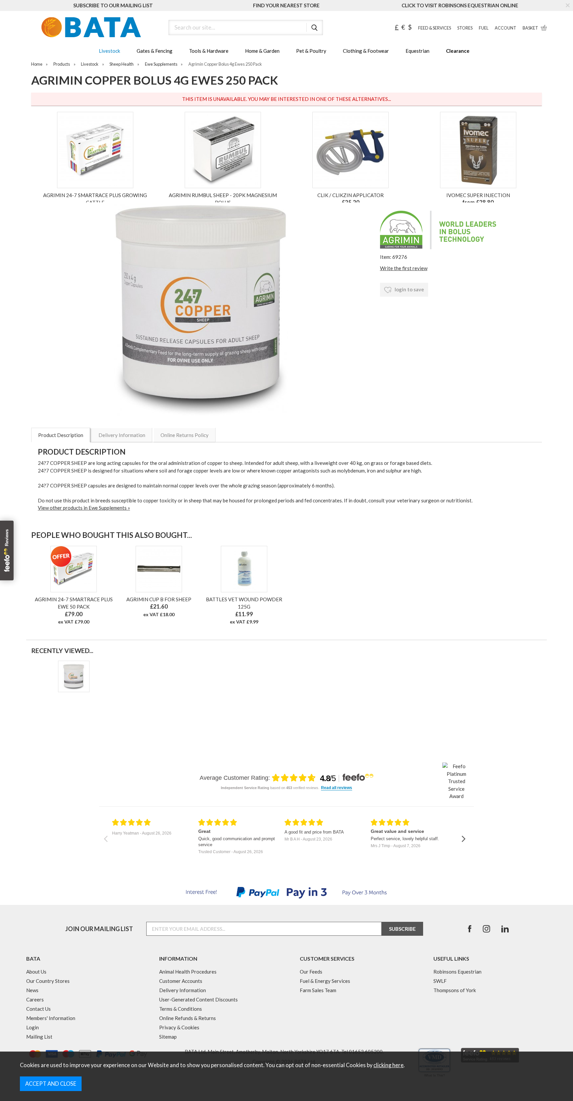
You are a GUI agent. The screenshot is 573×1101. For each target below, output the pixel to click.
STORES (465, 28)
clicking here (388, 1065)
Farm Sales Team (318, 990)
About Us (36, 972)
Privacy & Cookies (179, 1027)
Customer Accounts (180, 981)
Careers (35, 999)
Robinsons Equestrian (457, 972)
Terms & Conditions (180, 1009)
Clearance (458, 51)
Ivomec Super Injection (478, 195)
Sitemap (168, 1037)
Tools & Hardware (208, 51)
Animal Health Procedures (188, 972)
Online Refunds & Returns (187, 1018)
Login (32, 1027)
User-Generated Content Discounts (198, 999)
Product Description (60, 435)
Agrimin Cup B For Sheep (158, 599)
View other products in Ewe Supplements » (84, 508)
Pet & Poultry (311, 51)
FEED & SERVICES (434, 28)
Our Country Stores (48, 981)
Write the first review (403, 268)
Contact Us (38, 1009)
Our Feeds (311, 972)
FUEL (483, 28)
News (32, 990)
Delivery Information (121, 435)
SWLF (440, 981)
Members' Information (50, 1018)
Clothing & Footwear (366, 51)
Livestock (109, 51)
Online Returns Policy (184, 435)
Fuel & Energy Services (325, 981)
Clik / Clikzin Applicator (350, 195)
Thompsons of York (454, 990)
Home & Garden (262, 51)
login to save (409, 289)
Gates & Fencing (154, 51)
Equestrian (417, 51)
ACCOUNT (505, 28)
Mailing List (39, 1037)
